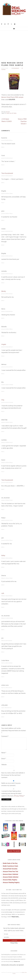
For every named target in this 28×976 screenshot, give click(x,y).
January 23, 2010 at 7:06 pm (7, 193)
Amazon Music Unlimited (10, 874)
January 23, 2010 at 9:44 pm (7, 293)
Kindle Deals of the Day (10, 863)
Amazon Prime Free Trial (10, 871)
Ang (2, 400)
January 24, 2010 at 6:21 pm (7, 482)
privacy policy (13, 964)
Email (3, 758)
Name (3, 752)
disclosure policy (5, 964)
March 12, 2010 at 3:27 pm (6, 687)
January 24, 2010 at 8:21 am (7, 346)
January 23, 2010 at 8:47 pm (7, 231)
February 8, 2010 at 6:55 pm (6, 558)
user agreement (20, 964)
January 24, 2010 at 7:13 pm (7, 500)
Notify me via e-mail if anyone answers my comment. (10, 784)
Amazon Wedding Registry (11, 882)
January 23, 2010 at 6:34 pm (7, 140)
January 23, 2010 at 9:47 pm (7, 311)
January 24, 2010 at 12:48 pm (7, 384)
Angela (3, 344)
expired (8, 113)
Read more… (15, 916)
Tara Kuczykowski (7, 173)
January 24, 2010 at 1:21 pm (7, 442)
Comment (5, 736)
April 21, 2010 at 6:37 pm (6, 707)
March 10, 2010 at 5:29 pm (6, 640)
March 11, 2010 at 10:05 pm (7, 662)
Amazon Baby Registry (10, 880)
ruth (2, 593)
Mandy (3, 291)
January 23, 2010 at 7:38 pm (7, 213)
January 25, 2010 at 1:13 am (7, 520)
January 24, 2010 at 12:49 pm (7, 402)
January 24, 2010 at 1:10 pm (7, 422)
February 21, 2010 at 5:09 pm (7, 618)
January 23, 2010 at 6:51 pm (7, 158)
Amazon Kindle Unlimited (10, 877)
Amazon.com (17, 961)
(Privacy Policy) (19, 796)
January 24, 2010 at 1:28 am (7, 329)
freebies (15, 113)
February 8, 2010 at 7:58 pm (6, 578)
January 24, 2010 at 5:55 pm (7, 462)
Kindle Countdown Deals (10, 866)
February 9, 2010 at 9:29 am (6, 595)
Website (4, 764)
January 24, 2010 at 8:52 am (7, 366)
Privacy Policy (14, 943)
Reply (2, 147)
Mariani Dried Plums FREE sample (12, 97)
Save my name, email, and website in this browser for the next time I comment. (13, 775)
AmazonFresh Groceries (10, 869)
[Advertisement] (14, 45)
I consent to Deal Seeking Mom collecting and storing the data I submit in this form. (13, 793)
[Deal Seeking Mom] (14, 15)
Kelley (3, 555)
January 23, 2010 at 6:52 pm (7, 175)
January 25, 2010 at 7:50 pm (7, 540)
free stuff (8, 111)
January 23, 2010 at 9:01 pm (7, 273)
